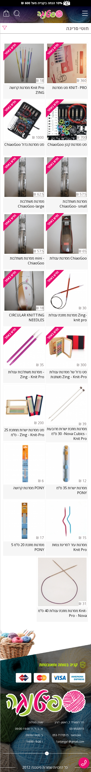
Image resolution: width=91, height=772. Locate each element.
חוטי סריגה (77, 28)
